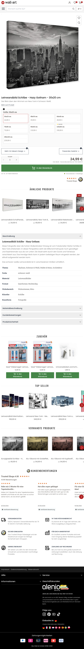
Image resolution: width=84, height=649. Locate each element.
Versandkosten (14, 518)
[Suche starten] (73, 9)
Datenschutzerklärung (19, 569)
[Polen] (69, 627)
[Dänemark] (56, 627)
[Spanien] (62, 627)
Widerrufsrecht (33, 569)
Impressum (5, 569)
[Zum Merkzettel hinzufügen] (79, 18)
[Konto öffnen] (69, 2)
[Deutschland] (43, 627)
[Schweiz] (59, 627)
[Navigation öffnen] (3, 8)
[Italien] (50, 627)
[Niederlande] (53, 627)
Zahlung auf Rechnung (62, 547)
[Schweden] (66, 627)
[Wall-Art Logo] (9, 2)
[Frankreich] (47, 627)
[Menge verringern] (3, 160)
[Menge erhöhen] (16, 160)
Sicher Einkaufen (15, 531)
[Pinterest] (49, 614)
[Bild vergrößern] (79, 22)
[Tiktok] (58, 614)
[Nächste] (82, 208)
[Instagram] (44, 614)
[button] (42, 54)
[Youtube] (54, 614)
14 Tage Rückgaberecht (62, 518)
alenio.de (45, 594)
